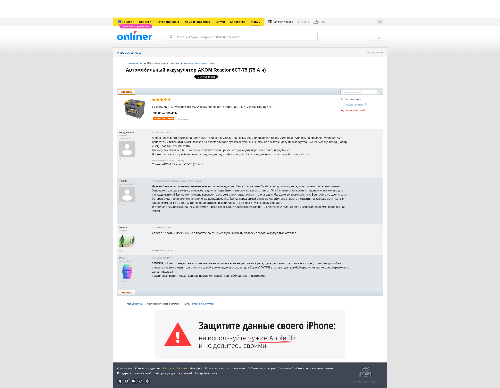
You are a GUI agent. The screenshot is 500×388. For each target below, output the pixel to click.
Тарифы (182, 368)
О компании (124, 368)
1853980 (123, 181)
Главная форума (134, 63)
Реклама (168, 368)
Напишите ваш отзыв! (355, 110)
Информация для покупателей (173, 373)
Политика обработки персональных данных (305, 368)
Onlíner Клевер (283, 22)
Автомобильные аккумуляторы (199, 63)
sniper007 (124, 227)
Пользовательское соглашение (225, 368)
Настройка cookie (206, 373)
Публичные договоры (261, 368)
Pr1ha (122, 258)
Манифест (196, 368)
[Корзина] (379, 37)
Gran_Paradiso (126, 132)
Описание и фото (353, 99)
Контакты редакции (147, 368)
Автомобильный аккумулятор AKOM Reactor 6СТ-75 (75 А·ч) (196, 70)
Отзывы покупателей (354, 105)
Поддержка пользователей (134, 373)
